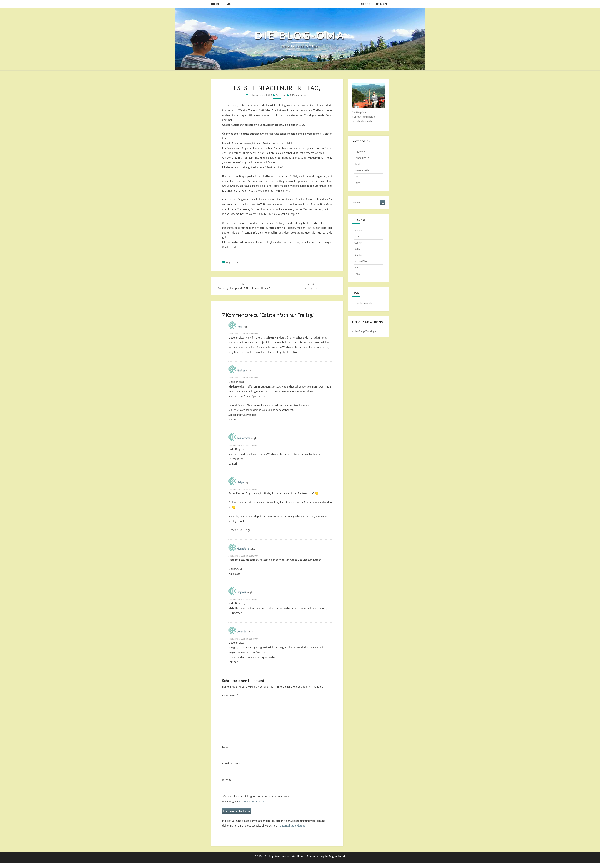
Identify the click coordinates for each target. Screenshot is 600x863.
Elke (356, 236)
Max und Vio (360, 261)
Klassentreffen (362, 170)
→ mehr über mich (362, 120)
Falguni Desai (337, 856)
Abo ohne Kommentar (252, 801)
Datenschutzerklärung (292, 825)
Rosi (356, 267)
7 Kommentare (299, 95)
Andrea (358, 230)
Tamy (357, 182)
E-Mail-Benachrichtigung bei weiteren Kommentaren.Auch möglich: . (256, 799)
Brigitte (281, 95)
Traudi (357, 273)
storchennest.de (363, 303)
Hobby (357, 164)
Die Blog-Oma (221, 4)
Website (227, 780)
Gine (239, 326)
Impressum (381, 4)
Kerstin (358, 255)
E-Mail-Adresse (231, 763)
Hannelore (243, 548)
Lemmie (241, 631)
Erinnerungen (361, 157)
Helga (240, 482)
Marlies (241, 370)
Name (225, 747)
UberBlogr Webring (364, 331)
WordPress (298, 856)
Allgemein (232, 262)
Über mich (366, 4)
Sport (357, 176)
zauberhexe (243, 438)
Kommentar (230, 695)
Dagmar (241, 592)
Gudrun (358, 242)
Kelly (357, 248)
